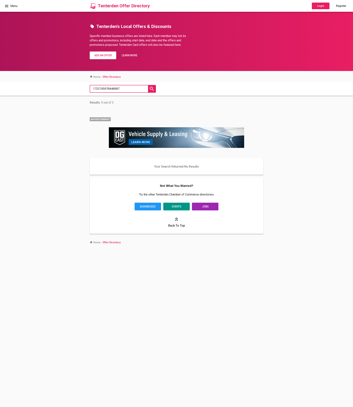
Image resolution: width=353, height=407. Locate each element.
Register (341, 5)
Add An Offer (103, 55)
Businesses (148, 206)
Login (320, 5)
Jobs (205, 206)
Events (176, 206)
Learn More (129, 55)
